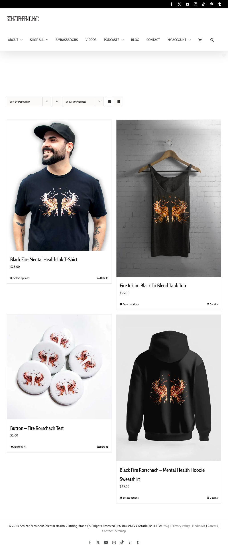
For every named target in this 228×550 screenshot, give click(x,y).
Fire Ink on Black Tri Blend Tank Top (153, 285)
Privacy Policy (180, 526)
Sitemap (120, 531)
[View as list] (118, 101)
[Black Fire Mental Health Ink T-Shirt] (59, 185)
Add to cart (19, 446)
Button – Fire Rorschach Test (37, 428)
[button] (212, 39)
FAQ (166, 526)
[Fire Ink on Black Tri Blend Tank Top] (168, 198)
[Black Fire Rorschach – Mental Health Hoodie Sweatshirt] (168, 388)
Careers (213, 526)
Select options (21, 278)
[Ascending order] (57, 101)
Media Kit (198, 526)
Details (104, 278)
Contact (107, 531)
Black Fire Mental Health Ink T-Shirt (43, 259)
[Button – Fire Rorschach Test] (59, 367)
